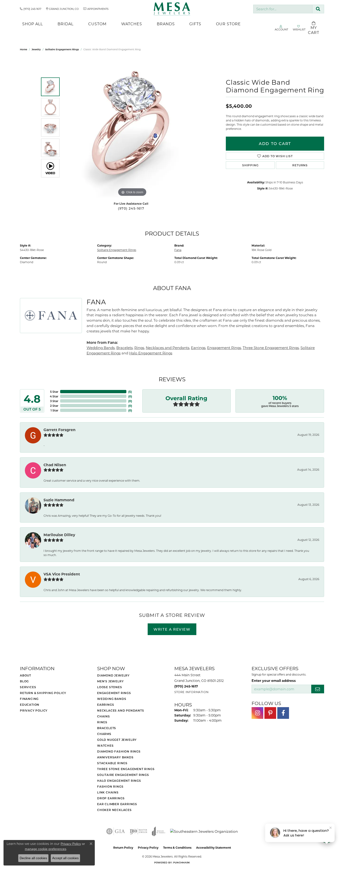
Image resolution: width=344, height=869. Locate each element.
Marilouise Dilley (59, 534)
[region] (132, 127)
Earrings (198, 347)
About (25, 675)
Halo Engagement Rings (150, 353)
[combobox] (282, 9)
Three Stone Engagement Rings (271, 347)
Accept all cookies (65, 858)
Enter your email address (274, 680)
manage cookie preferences (45, 849)
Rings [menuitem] (102, 722)
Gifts (195, 23)
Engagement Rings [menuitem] (114, 693)
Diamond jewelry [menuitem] (113, 675)
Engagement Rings (224, 347)
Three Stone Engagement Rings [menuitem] (125, 769)
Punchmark (181, 862)
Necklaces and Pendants (167, 347)
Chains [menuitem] (103, 716)
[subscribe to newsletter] (317, 689)
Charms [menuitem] (104, 734)
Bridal (65, 23)
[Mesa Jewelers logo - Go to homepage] (172, 8)
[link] (30, 8)
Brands (166, 23)
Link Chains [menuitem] (108, 792)
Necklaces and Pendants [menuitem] (120, 710)
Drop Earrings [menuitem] (110, 798)
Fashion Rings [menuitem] (110, 786)
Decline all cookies (33, 858)
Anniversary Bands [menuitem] (115, 757)
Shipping (250, 165)
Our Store (228, 23)
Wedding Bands (101, 347)
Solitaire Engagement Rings (62, 49)
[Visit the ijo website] (138, 831)
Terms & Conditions (177, 847)
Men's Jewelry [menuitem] (110, 681)
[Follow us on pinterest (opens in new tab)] (270, 713)
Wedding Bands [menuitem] (111, 699)
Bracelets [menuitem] (106, 728)
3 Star (54, 401)
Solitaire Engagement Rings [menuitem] (123, 775)
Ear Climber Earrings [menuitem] (117, 804)
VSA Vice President (62, 574)
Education (29, 704)
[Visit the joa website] (158, 831)
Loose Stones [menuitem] (109, 687)
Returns (300, 165)
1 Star (54, 410)
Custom (97, 23)
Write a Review (172, 629)
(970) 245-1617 (131, 208)
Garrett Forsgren (60, 429)
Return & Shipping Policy (43, 693)
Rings (139, 347)
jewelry (36, 49)
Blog (24, 681)
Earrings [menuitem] (105, 704)
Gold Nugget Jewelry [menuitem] (117, 740)
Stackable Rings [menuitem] (112, 763)
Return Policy (123, 847)
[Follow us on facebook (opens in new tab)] (283, 713)
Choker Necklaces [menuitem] (114, 810)
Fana (177, 250)
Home (23, 49)
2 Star (54, 405)
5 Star (54, 391)
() (130, 391)
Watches (131, 23)
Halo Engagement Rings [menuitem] (119, 780)
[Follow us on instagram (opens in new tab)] (257, 713)
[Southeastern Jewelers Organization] (204, 831)
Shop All (32, 23)
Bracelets (124, 347)
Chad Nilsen (55, 464)
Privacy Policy (34, 710)
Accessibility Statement (213, 847)
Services (28, 687)
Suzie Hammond (59, 500)
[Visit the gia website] (115, 831)
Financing (29, 699)
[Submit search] (318, 9)
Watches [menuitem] (105, 745)
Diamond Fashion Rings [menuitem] (119, 751)
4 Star (54, 396)
